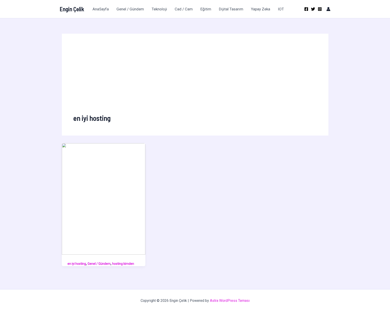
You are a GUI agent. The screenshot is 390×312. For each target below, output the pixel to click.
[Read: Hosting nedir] (104, 198)
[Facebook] (306, 9)
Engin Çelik (72, 8)
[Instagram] (320, 9)
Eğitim (205, 9)
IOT (281, 9)
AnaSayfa (101, 9)
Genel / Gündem (130, 9)
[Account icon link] (328, 9)
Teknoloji (159, 9)
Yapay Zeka (260, 9)
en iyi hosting (76, 263)
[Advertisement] (195, 79)
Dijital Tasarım (231, 9)
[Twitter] (313, 9)
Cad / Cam (184, 9)
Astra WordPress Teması (230, 300)
